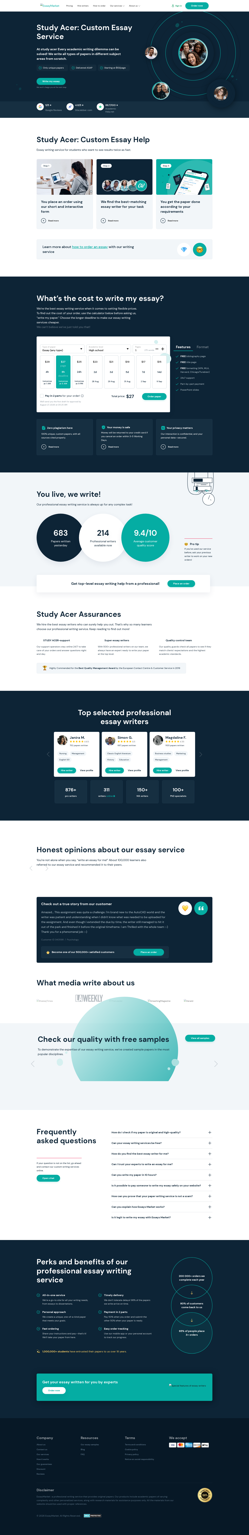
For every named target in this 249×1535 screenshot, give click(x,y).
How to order (99, 5)
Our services (116, 5)
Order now (197, 5)
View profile (86, 770)
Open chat (48, 1178)
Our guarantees (44, 1464)
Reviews (41, 1474)
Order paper (154, 396)
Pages (138, 347)
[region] (124, 1095)
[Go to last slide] (48, 754)
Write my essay (51, 81)
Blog (83, 1449)
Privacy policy (132, 1454)
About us (133, 5)
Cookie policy (131, 1449)
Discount (41, 1469)
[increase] (162, 349)
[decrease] (156, 349)
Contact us (42, 1449)
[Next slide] (200, 754)
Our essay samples (90, 1444)
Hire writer (67, 770)
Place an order (181, 583)
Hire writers (82, 5)
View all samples (200, 1038)
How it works (43, 1459)
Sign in (178, 5)
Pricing (69, 5)
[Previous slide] (31, 868)
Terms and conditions (135, 1444)
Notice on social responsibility (139, 1459)
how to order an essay (90, 247)
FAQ (83, 1454)
